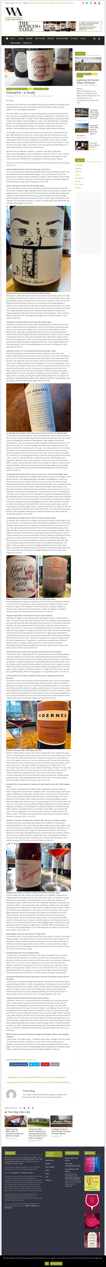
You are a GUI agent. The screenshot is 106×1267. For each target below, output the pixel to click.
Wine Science (16, 43)
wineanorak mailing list (72, 1178)
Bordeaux (78, 172)
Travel (83, 38)
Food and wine (62, 38)
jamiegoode (94, 85)
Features (74, 38)
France (24, 89)
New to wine (40, 38)
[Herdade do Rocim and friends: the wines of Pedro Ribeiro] (61, 1117)
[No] (103, 1261)
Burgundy (78, 168)
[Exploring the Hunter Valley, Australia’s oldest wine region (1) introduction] (82, 124)
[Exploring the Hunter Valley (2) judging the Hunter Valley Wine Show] (82, 109)
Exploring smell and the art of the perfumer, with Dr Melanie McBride (39, 1082)
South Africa (38, 89)
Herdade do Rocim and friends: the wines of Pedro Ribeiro (61, 1131)
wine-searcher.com (29, 1060)
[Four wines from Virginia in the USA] (82, 142)
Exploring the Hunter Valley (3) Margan (41, 3)
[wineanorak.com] (7, 38)
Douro (77, 175)
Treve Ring (25, 96)
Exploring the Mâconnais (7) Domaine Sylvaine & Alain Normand (14, 1132)
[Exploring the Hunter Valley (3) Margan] (88, 58)
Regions (29, 38)
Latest (30, 89)
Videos (21, 38)
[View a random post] (99, 38)
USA (46, 1177)
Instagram (34, 1206)
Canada (77, 181)
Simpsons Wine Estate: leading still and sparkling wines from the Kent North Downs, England (38, 1133)
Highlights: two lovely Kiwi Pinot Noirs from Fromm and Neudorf (36, 1077)
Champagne (79, 165)
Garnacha (44, 96)
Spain (46, 89)
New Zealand (79, 178)
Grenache (50, 96)
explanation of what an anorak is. (22, 1173)
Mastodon (8, 1208)
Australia (9, 89)
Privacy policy (56, 1263)
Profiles (50, 38)
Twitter (27, 1206)
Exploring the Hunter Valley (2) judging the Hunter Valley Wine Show (94, 114)
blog (12, 38)
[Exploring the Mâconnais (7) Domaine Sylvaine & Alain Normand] (16, 1117)
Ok (47, 1263)
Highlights (27, 43)
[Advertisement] (88, 224)
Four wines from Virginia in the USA (95, 145)
